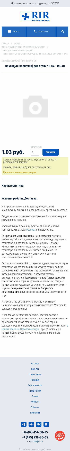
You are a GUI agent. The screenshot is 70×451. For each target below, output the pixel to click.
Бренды (35, 369)
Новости (35, 401)
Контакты (35, 412)
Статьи (35, 396)
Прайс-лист (35, 391)
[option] (35, 106)
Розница (31, 229)
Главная (5, 43)
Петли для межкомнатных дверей (17, 50)
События (35, 407)
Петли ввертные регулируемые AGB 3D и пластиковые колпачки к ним (35, 54)
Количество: (36, 147)
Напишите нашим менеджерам (19, 172)
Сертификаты (35, 385)
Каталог (17, 43)
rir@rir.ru (38, 441)
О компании (35, 374)
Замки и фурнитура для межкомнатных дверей (23, 47)
